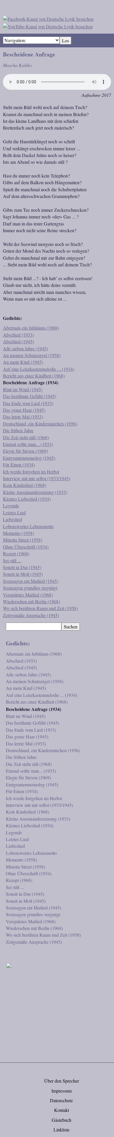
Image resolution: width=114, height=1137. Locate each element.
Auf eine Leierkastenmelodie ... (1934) (38, 369)
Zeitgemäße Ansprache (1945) (31, 615)
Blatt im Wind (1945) (22, 389)
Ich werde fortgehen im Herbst (31, 471)
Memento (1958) (18, 533)
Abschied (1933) (18, 335)
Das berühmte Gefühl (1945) (29, 396)
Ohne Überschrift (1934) (26, 547)
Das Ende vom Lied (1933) (28, 403)
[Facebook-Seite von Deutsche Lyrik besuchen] (48, 18)
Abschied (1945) (18, 341)
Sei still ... (12, 560)
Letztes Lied (14, 512)
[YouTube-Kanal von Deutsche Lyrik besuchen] (48, 26)
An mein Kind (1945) (23, 362)
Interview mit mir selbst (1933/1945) (36, 478)
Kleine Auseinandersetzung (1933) (35, 492)
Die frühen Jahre (18, 430)
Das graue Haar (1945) (24, 410)
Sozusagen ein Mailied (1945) (30, 581)
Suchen (70, 626)
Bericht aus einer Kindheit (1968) (34, 376)
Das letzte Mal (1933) (23, 417)
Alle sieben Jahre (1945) (25, 348)
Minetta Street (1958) (22, 540)
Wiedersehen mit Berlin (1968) (31, 601)
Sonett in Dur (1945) (22, 567)
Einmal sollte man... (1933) (28, 444)
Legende (11, 505)
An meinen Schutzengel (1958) (32, 355)
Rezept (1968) (16, 553)
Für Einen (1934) (19, 464)
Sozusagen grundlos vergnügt (30, 588)
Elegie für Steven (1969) (25, 451)
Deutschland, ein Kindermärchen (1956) (40, 424)
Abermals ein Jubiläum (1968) (31, 328)
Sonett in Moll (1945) (23, 574)
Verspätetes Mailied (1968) (28, 595)
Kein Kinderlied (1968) (24, 485)
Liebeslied (12, 519)
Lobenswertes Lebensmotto (28, 526)
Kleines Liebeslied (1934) (27, 499)
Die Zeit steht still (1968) (26, 437)
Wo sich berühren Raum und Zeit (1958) (40, 608)
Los (65, 40)
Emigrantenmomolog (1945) (29, 458)
